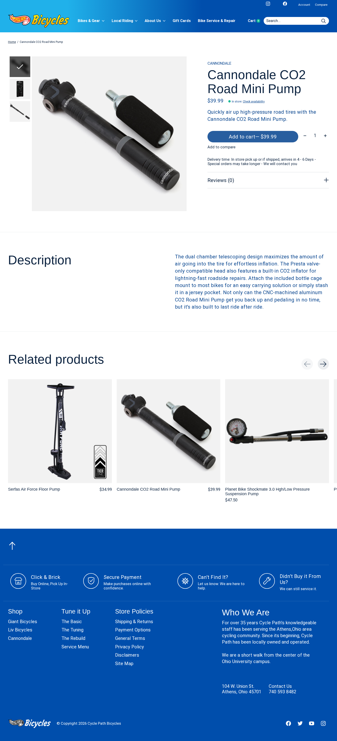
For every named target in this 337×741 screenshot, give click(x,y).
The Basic (71, 621)
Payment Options (133, 630)
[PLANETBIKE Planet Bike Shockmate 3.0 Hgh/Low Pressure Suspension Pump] (277, 431)
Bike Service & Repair (216, 21)
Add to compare (221, 147)
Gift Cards (182, 21)
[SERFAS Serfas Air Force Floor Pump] (60, 431)
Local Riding (122, 21)
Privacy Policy (129, 647)
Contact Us (280, 686)
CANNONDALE (219, 63)
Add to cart (253, 137)
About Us (153, 21)
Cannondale (20, 638)
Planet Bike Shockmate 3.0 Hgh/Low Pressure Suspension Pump (267, 491)
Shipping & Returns (134, 621)
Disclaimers (127, 655)
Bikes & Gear (89, 21)
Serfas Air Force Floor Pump (34, 489)
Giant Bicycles (22, 621)
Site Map (124, 663)
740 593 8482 (282, 691)
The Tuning (72, 630)
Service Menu (75, 647)
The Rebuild (73, 638)
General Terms (130, 638)
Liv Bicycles (20, 630)
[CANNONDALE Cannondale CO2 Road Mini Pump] (169, 431)
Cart (256, 21)
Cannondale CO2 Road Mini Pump (148, 489)
